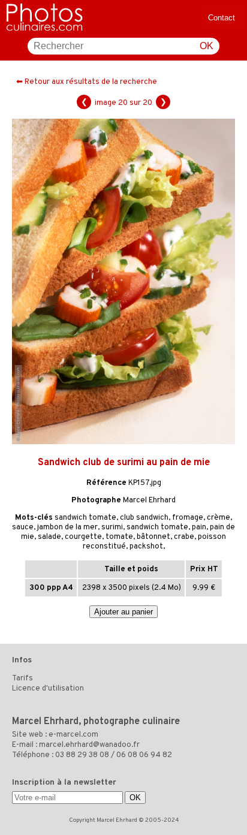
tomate (119, 537)
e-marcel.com (73, 735)
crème (218, 518)
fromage (187, 518)
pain (199, 527)
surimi (112, 527)
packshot (146, 546)
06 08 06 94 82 (144, 755)
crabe (184, 537)
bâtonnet (153, 537)
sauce (23, 527)
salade (49, 537)
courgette (83, 537)
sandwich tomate (85, 518)
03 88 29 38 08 (82, 755)
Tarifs (22, 678)
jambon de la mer (67, 527)
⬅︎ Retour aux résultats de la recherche (86, 82)
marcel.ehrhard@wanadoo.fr (89, 745)
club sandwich (144, 518)
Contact (221, 17)
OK (206, 46)
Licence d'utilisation (48, 689)
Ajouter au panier (123, 611)
